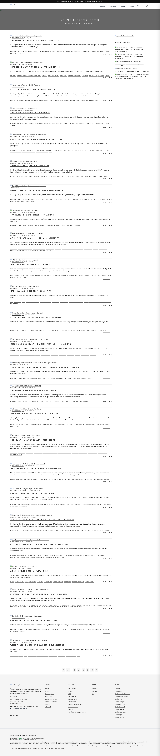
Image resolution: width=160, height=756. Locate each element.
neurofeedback (25, 479)
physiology (47, 124)
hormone (103, 330)
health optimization (82, 401)
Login (70, 691)
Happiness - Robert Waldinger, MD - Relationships (130, 50)
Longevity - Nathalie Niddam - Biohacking (33, 390)
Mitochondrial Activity (90, 555)
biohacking (34, 330)
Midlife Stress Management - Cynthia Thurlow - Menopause (130, 77)
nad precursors (46, 275)
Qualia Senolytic (119, 701)
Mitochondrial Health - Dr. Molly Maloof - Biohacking (40, 344)
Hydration (13, 249)
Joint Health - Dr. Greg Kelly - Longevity (132, 71)
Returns (70, 709)
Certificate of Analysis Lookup (77, 712)
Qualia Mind (118, 691)
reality (23, 150)
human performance (89, 424)
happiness (88, 124)
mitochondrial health (76, 275)
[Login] (142, 5)
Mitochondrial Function (37, 557)
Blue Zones (67, 582)
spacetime (91, 150)
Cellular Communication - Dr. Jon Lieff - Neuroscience (40, 544)
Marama (107, 531)
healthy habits (75, 100)
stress (70, 199)
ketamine (72, 124)
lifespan (95, 249)
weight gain (26, 199)
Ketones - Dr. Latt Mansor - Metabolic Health (35, 67)
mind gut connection (77, 629)
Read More (106, 55)
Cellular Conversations (74, 555)
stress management (103, 424)
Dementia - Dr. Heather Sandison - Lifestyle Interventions (42, 520)
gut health (87, 51)
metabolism (63, 76)
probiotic (13, 51)
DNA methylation (45, 51)
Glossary (94, 691)
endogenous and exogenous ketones (29, 76)
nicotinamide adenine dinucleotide (100, 302)
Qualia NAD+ (119, 699)
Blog (93, 694)
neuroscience (31, 150)
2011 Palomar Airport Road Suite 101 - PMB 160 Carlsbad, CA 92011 (18, 701)
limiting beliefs (45, 176)
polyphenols (78, 51)
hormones (76, 378)
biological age (22, 51)
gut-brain (29, 629)
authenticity (71, 424)
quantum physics (15, 152)
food (78, 656)
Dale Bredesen (99, 531)
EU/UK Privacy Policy (51, 699)
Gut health (21, 629)
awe (26, 124)
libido (59, 330)
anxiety (64, 479)
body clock (21, 201)
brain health (93, 76)
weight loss (35, 199)
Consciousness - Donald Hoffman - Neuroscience (37, 139)
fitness (91, 100)
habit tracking (64, 100)
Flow (12, 582)
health (27, 100)
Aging (40, 555)
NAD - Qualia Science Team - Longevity (30, 291)
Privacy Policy (49, 696)
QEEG (73, 479)
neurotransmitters (93, 330)
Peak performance (39, 249)
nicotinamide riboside (33, 275)
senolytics (49, 401)
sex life (48, 330)
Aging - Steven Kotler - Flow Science (30, 571)
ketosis (44, 76)
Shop (132, 6)
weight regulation (16, 455)
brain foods (84, 176)
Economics (22, 605)
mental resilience (48, 424)
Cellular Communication (18, 555)
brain (50, 152)
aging (30, 51)
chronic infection (60, 504)
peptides (25, 401)
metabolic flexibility (74, 76)
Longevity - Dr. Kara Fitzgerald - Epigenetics (34, 40)
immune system (92, 453)
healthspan (77, 226)
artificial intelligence (65, 150)
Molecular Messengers (57, 555)
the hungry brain (42, 656)
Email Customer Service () (25, 706)
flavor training (71, 656)
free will (106, 150)
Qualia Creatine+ (120, 709)
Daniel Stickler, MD (18, 64)
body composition (86, 199)
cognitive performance (38, 504)
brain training (75, 176)
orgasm (65, 330)
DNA (73, 401)
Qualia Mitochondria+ (121, 696)
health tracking (19, 100)
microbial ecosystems (49, 453)
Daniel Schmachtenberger (20, 490)
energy (87, 275)
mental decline (69, 531)
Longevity (46, 555)
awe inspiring (64, 124)
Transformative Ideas (38, 607)
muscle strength (15, 251)
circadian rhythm (62, 378)
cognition (55, 124)
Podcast (94, 689)
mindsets (37, 176)
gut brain (93, 355)
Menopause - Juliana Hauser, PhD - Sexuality (129, 64)
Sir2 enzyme (56, 275)
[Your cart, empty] (147, 6)
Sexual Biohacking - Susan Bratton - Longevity (35, 317)
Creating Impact (51, 607)
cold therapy (42, 378)
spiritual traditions (28, 152)
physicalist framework (79, 150)
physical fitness (58, 582)
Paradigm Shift (62, 607)
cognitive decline (53, 531)
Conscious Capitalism (46, 605)
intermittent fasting (98, 51)
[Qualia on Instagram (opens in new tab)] (13, 715)
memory (53, 176)
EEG (69, 479)
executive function (63, 176)
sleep (96, 100)
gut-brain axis (89, 629)
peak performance (60, 424)
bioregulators (66, 401)
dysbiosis (21, 53)
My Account (72, 689)
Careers (47, 704)
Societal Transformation (62, 605)
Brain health (14, 176)
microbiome (72, 330)
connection (84, 100)
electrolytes (50, 249)
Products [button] (102, 6)
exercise (101, 76)
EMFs (89, 378)
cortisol (96, 199)
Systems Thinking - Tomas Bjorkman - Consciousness (38, 594)
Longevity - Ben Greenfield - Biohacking (32, 215)
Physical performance (25, 249)
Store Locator (72, 699)
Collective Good (25, 607)
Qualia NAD (93, 275)
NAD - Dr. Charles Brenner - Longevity (31, 265)
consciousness (15, 150)
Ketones (13, 76)
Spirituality (14, 605)
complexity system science (54, 199)
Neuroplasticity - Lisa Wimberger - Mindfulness (129, 57)
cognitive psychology (74, 504)
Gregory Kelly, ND (18, 38)
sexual (54, 330)
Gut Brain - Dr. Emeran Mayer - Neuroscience (34, 621)
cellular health (54, 100)
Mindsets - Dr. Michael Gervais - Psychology (34, 414)
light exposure (32, 378)
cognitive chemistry (24, 504)
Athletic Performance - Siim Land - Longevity (35, 238)
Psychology (14, 424)
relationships (43, 100)
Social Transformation (75, 607)
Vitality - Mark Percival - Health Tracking (33, 90)
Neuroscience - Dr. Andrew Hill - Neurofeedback (36, 469)
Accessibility (72, 701)
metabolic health (53, 76)
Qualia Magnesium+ (121, 712)
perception (99, 150)
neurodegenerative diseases (84, 531)
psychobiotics (57, 629)
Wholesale (48, 707)
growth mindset (36, 424)
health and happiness (64, 453)
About (47, 689)
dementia (13, 531)
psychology (39, 124)
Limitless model (103, 176)
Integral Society (91, 605)
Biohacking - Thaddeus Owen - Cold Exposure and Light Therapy (44, 367)
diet (25, 656)
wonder (31, 124)
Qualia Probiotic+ (120, 717)
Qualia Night (118, 714)
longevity (36, 51)
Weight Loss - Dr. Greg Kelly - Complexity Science (36, 190)
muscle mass (103, 249)
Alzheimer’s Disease (23, 531)
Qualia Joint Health (120, 704)
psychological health (89, 504)
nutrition (57, 226)
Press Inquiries (49, 694)
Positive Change (103, 605)
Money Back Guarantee (75, 704)
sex (28, 330)
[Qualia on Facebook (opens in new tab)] (11, 715)
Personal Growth (32, 605)
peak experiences (97, 124)
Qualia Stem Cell (120, 707)
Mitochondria (14, 355)
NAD (11, 100)
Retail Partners (72, 696)
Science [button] (113, 6)
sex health (22, 330)
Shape (20, 199)
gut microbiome (30, 201)
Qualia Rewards (73, 707)
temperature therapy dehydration (72, 249)
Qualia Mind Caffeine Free (122, 694)
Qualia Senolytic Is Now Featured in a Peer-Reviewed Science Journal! (78, 1)
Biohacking (14, 226)
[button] (138, 6)
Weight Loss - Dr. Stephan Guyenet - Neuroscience (37, 645)
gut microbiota (47, 629)
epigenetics (69, 51)
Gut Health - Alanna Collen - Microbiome (32, 440)
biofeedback (35, 479)
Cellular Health (32, 555)
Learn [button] (123, 6)
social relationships (39, 251)
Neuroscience (14, 124)
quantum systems (42, 152)
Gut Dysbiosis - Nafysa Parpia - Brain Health (34, 493)
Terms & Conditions (51, 701)
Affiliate (47, 691)
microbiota (21, 453)
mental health (14, 426)
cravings (76, 199)
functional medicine (58, 51)
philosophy (40, 150)
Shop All (117, 689)
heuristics (103, 199)
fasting (107, 76)
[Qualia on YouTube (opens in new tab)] (17, 715)
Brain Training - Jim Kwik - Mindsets (29, 166)
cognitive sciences (51, 150)
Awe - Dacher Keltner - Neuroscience (30, 113)
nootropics (93, 176)
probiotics (66, 629)
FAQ (69, 694)
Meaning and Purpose (78, 605)
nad (11, 275)
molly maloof (45, 355)
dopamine (61, 656)
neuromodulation (90, 479)
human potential (24, 424)
